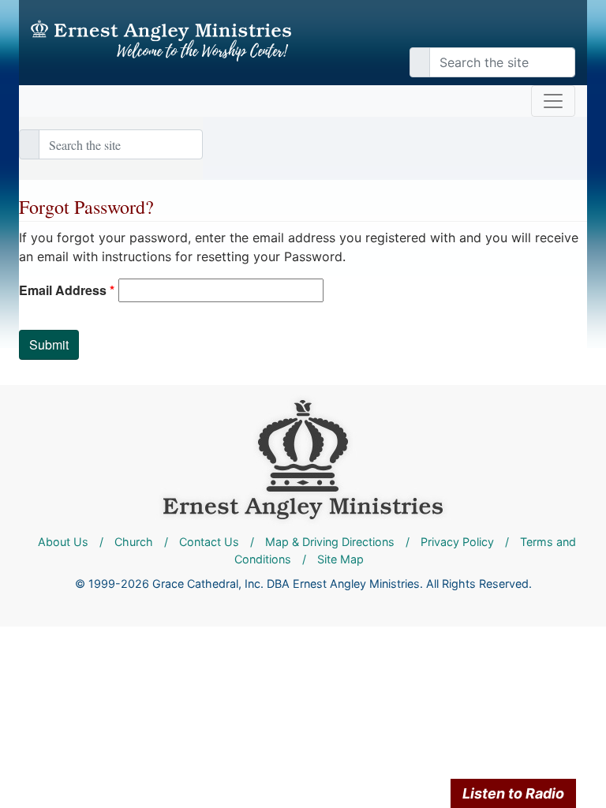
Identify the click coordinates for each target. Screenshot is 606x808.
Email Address (66, 290)
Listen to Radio (513, 793)
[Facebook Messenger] (563, 31)
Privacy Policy (457, 541)
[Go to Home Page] (161, 41)
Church (133, 541)
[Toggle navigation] (553, 101)
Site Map (340, 559)
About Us (63, 541)
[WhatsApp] (571, 31)
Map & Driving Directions (330, 541)
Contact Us (209, 541)
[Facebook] (540, 31)
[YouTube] (548, 31)
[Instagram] (555, 31)
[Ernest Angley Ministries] (303, 458)
